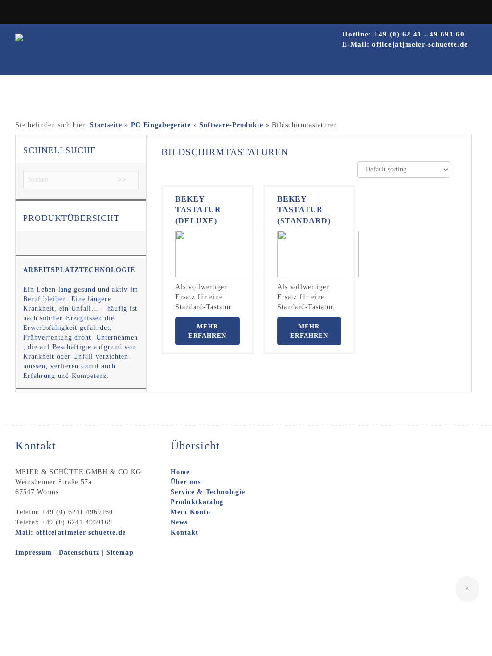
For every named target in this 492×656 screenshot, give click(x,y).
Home (180, 471)
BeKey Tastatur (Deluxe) (198, 210)
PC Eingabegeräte (161, 125)
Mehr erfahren (207, 331)
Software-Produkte (231, 125)
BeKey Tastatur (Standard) (304, 210)
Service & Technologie (208, 492)
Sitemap (120, 552)
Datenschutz (79, 552)
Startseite (106, 125)
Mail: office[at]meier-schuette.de (70, 532)
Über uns (186, 482)
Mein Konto (190, 512)
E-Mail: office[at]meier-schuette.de (405, 44)
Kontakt (184, 532)
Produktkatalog (197, 502)
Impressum (33, 552)
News (179, 522)
